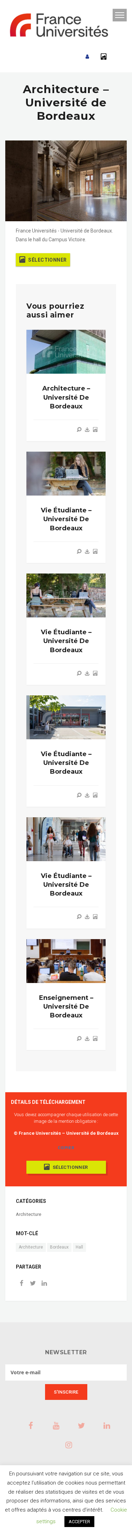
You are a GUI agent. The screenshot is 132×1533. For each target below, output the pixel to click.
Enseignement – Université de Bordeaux (66, 1006)
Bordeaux (59, 1247)
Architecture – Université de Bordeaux (66, 397)
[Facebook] (21, 1283)
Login (87, 56)
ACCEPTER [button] (79, 1521)
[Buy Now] (87, 429)
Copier (66, 1147)
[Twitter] (32, 1283)
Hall (79, 1247)
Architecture (28, 1214)
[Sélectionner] (95, 429)
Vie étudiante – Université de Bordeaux (66, 519)
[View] (79, 429)
